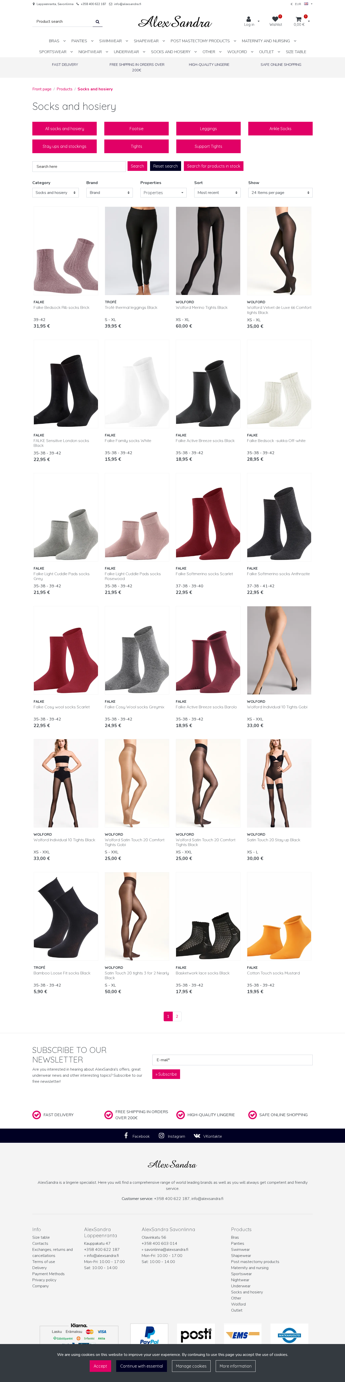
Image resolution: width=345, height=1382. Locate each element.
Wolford (238, 1304)
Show (253, 183)
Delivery (39, 1268)
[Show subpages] (64, 41)
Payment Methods (48, 1274)
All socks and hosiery (64, 128)
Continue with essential (141, 1366)
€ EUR (297, 4)
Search (137, 166)
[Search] (98, 21)
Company (40, 1286)
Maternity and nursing (249, 1268)
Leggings (208, 128)
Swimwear (240, 1249)
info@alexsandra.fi (127, 4)
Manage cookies (191, 1366)
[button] (163, 192)
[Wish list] (91, 212)
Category (41, 183)
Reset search (165, 166)
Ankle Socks (280, 128)
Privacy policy (44, 1280)
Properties (150, 183)
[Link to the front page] (175, 21)
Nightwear (240, 1280)
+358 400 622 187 (93, 4)
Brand (92, 183)
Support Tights (208, 146)
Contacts (40, 1243)
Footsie (136, 128)
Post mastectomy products (255, 1262)
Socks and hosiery (247, 1292)
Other (236, 1298)
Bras (235, 1237)
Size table (41, 1237)
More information (236, 1366)
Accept (100, 1366)
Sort (198, 183)
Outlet (236, 1310)
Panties (237, 1243)
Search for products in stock (213, 166)
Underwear (241, 1286)
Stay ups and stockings (64, 146)
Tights (136, 146)
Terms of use (43, 1262)
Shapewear (241, 1255)
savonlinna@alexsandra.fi (166, 1249)
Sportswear (241, 1274)
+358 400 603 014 (159, 1243)
